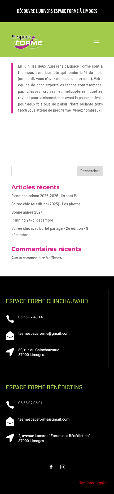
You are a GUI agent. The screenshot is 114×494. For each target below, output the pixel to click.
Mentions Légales (93, 482)
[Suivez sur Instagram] (63, 467)
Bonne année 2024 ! (28, 212)
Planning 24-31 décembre (32, 220)
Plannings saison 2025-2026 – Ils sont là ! (45, 195)
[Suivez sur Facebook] (51, 467)
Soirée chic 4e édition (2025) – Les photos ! (47, 204)
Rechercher (90, 171)
